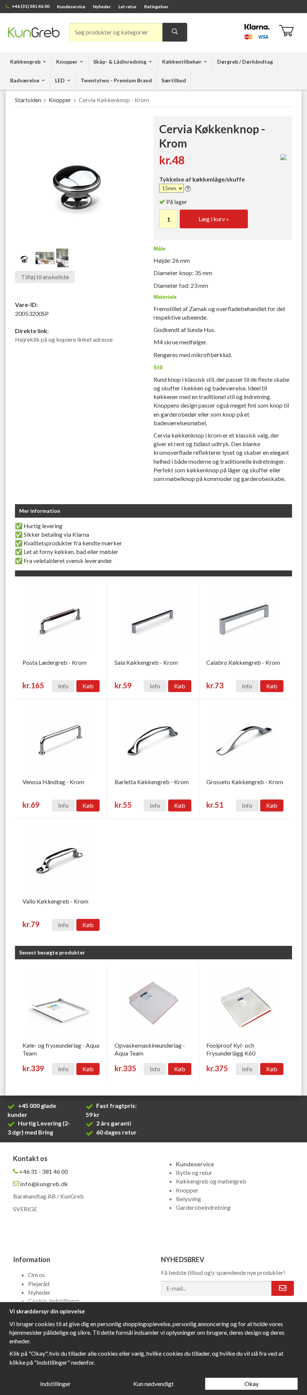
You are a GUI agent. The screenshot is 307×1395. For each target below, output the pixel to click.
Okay (251, 1383)
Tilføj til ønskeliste (45, 276)
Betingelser (156, 6)
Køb (88, 685)
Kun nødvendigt (153, 1383)
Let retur (127, 6)
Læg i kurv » (213, 218)
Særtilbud (173, 80)
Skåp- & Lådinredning (119, 61)
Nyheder (102, 6)
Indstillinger (55, 1383)
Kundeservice (71, 6)
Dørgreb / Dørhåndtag (245, 61)
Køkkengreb (25, 61)
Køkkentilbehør (181, 61)
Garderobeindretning (203, 1207)
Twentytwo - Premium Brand (116, 80)
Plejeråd (38, 1283)
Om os (36, 1274)
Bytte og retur (194, 1172)
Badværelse (24, 80)
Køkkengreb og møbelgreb (211, 1181)
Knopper (66, 61)
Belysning (188, 1198)
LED (60, 80)
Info (63, 685)
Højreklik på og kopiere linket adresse (64, 339)
